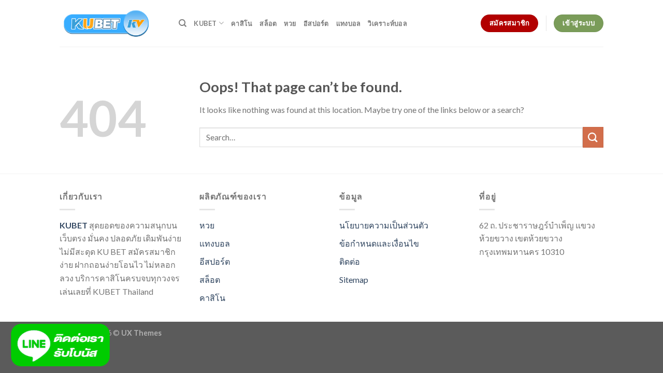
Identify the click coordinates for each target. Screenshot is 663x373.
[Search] (182, 23)
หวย (290, 23)
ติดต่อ (349, 261)
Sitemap (353, 279)
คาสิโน (241, 23)
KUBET (205, 23)
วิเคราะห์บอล (387, 23)
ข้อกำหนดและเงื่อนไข (379, 243)
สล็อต (268, 23)
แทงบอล (348, 23)
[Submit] (593, 137)
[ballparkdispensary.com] (111, 23)
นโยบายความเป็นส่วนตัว (383, 225)
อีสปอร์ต (316, 23)
